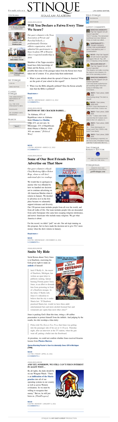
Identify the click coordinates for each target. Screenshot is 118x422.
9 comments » (33, 102)
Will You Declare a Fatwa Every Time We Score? (56, 27)
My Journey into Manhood (16, 113)
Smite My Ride (39, 251)
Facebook (94, 18)
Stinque (30, 3)
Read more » (33, 94)
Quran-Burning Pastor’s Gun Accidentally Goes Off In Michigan (53, 345)
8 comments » (33, 356)
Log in (11, 83)
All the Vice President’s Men (16, 105)
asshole (31, 265)
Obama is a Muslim (41, 119)
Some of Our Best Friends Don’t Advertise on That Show (51, 160)
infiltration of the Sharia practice (40, 378)
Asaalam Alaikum (35, 22)
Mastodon (94, 22)
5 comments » (33, 242)
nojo (30, 98)
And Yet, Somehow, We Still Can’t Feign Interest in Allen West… (55, 365)
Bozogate (13, 109)
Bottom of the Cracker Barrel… (47, 110)
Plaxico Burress (45, 340)
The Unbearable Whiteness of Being (16, 98)
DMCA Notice (14, 87)
